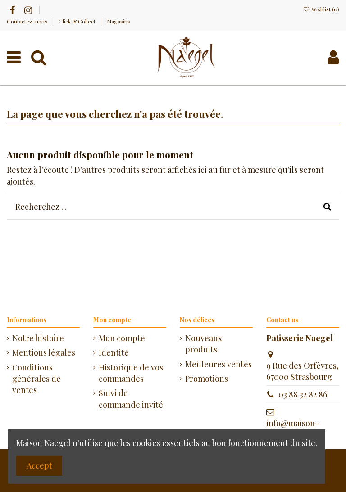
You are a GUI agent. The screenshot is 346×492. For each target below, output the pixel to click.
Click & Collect (78, 21)
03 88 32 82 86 (302, 394)
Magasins (118, 21)
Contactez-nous (28, 21)
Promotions (206, 378)
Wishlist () (324, 9)
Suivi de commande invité (131, 399)
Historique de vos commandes (131, 373)
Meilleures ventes (218, 364)
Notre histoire (38, 338)
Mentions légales (43, 352)
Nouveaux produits (203, 344)
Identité (114, 352)
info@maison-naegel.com (292, 429)
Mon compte (122, 338)
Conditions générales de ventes (36, 378)
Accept (39, 465)
